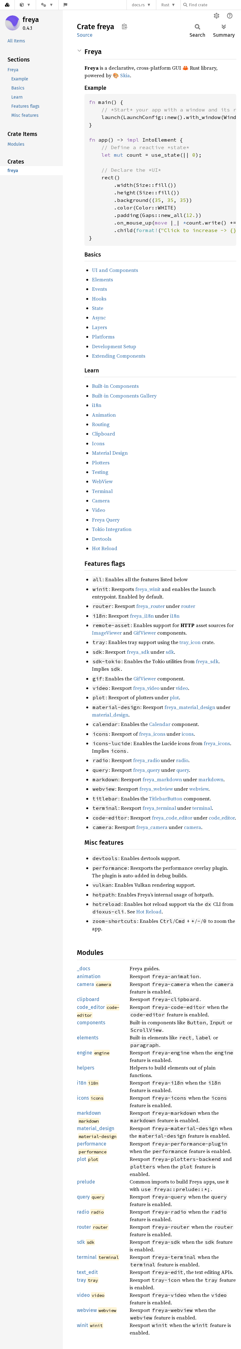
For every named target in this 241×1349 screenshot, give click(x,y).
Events (99, 288)
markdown (210, 779)
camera (192, 827)
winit (82, 1325)
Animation (104, 414)
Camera (101, 500)
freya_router (150, 606)
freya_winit (147, 589)
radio (182, 760)
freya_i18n (142, 615)
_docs (83, 969)
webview (198, 788)
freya (31, 19)
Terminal (102, 491)
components (91, 1023)
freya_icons (152, 733)
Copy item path (124, 26)
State (97, 308)
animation (88, 976)
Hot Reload (104, 548)
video (182, 688)
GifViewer (144, 632)
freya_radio (146, 760)
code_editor (222, 817)
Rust (165, 5)
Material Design (110, 452)
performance (91, 1144)
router (188, 606)
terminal (202, 808)
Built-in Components (115, 385)
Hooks (99, 298)
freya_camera (152, 827)
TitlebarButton (165, 798)
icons (188, 733)
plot (174, 697)
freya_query (146, 770)
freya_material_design (189, 707)
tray (81, 1280)
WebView (102, 481)
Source (85, 35)
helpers (85, 1068)
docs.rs (138, 5)
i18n (96, 405)
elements (87, 1038)
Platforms (103, 336)
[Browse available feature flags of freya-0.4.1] (65, 5)
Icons (98, 443)
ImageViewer (107, 632)
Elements (102, 279)
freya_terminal (159, 808)
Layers (99, 327)
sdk (170, 651)
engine (84, 1053)
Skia (125, 75)
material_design (110, 714)
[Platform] (47, 5)
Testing (100, 472)
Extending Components (118, 355)
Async (99, 317)
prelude (86, 1182)
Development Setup (114, 346)
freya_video (146, 688)
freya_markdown (162, 779)
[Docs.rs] (7, 5)
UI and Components (115, 270)
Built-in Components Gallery (124, 395)
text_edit (87, 1272)
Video (98, 510)
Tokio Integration (111, 529)
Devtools (101, 538)
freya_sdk (138, 651)
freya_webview (156, 788)
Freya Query (106, 519)
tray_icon (190, 642)
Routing (101, 424)
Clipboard (103, 433)
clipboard (88, 999)
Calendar (159, 724)
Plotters (101, 462)
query (182, 770)
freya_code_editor (172, 817)
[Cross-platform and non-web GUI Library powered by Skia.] (25, 5)
